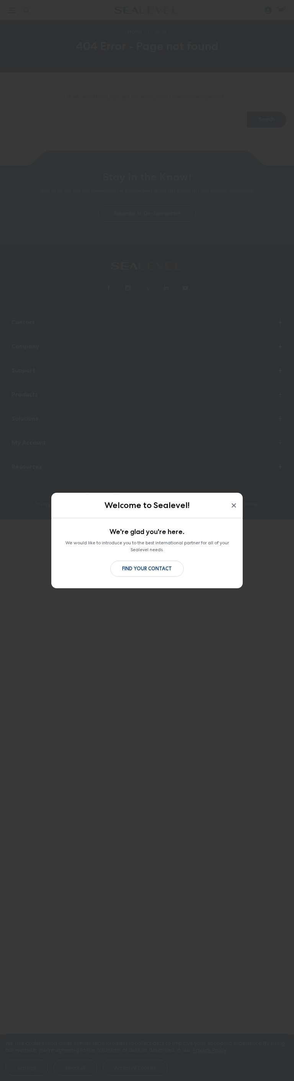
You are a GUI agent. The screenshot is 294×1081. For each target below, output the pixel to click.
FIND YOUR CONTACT (147, 568)
